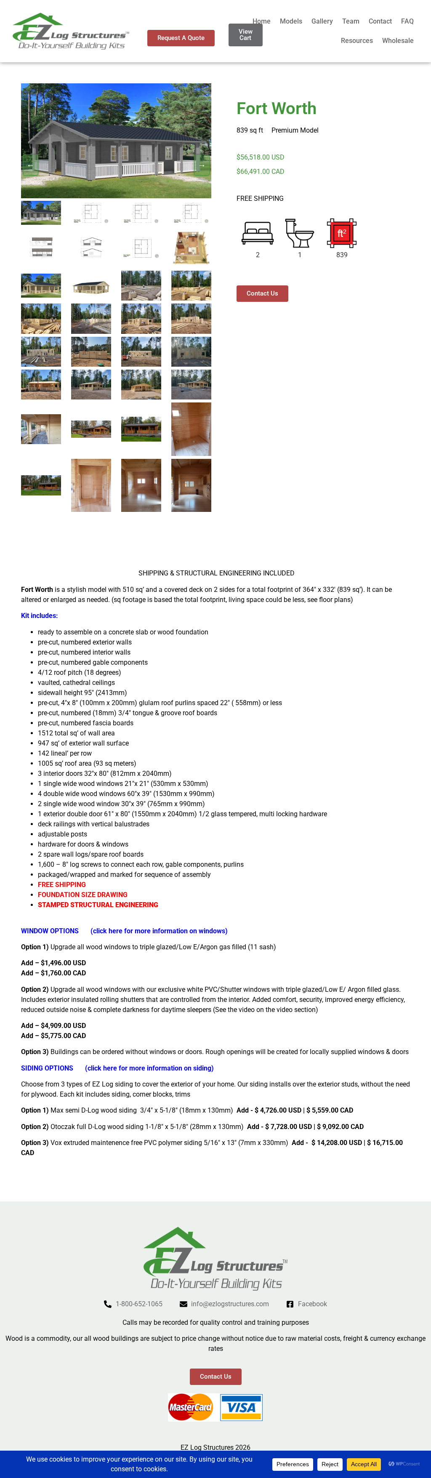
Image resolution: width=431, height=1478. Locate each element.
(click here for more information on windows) (159, 931)
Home (262, 21)
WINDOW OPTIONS (55, 931)
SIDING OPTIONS (47, 1068)
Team (350, 21)
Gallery (322, 21)
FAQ (407, 21)
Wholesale (398, 41)
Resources (357, 41)
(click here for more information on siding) (149, 1068)
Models (291, 21)
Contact (380, 21)
